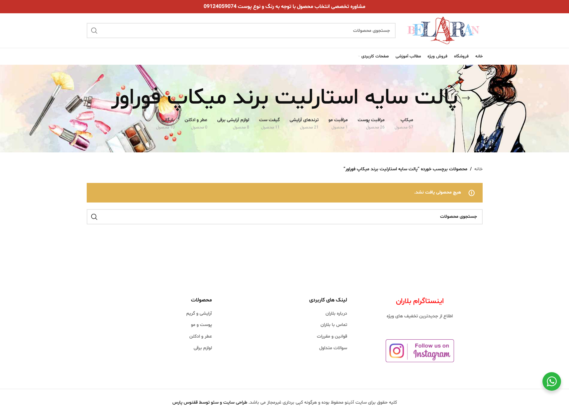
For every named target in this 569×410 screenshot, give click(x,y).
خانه (478, 169)
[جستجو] (94, 30)
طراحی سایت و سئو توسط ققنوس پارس (209, 402)
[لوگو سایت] (442, 31)
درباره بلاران (336, 313)
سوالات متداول (333, 348)
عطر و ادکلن (200, 336)
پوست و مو (201, 325)
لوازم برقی (203, 348)
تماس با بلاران (334, 325)
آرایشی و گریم (199, 313)
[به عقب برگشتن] (466, 98)
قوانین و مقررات (332, 336)
